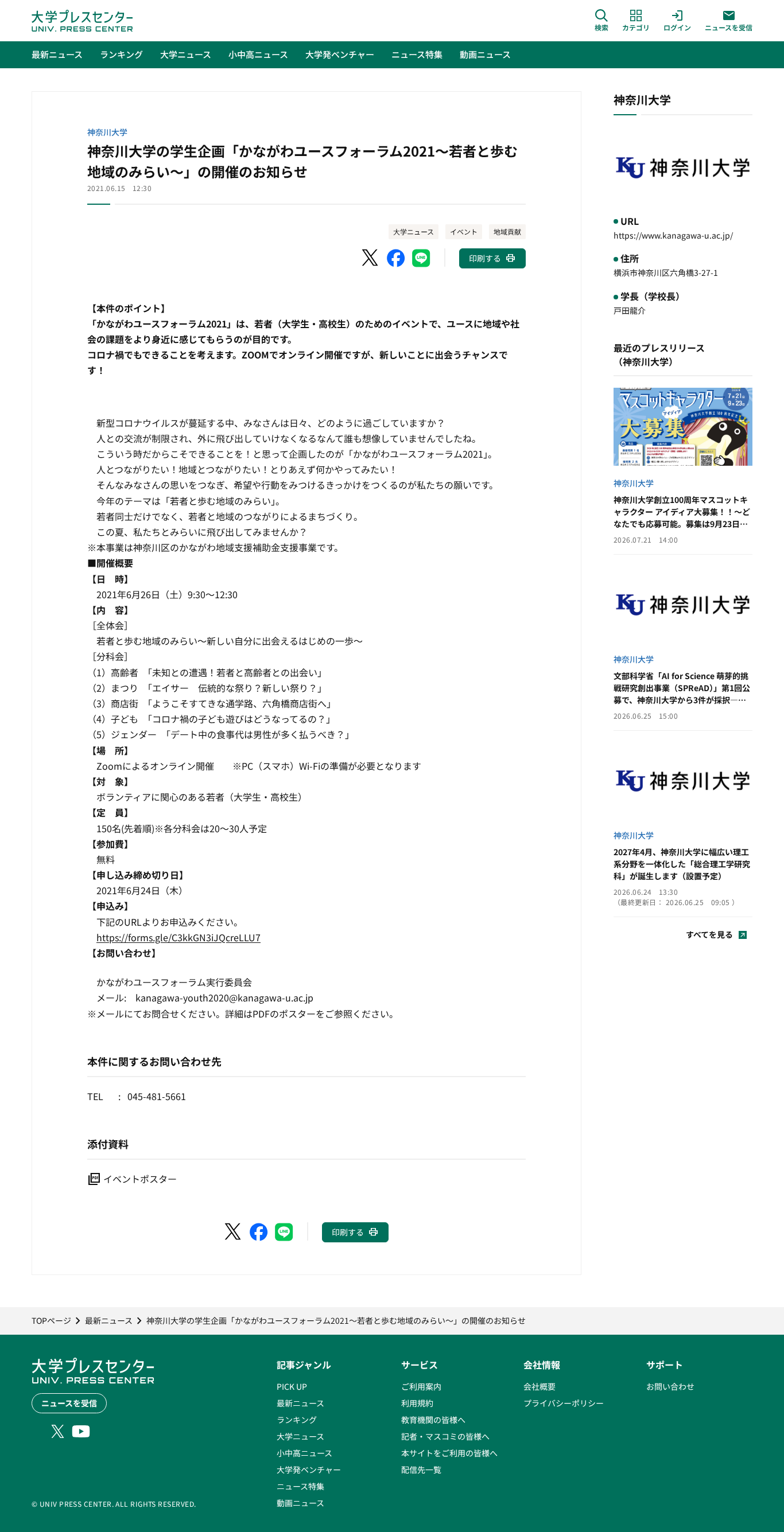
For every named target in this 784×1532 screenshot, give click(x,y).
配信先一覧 (421, 1469)
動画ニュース (300, 1502)
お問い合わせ (670, 1386)
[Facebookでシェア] (396, 258)
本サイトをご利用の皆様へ (449, 1453)
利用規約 (417, 1403)
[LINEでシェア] (421, 258)
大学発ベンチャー (309, 1469)
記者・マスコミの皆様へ (445, 1436)
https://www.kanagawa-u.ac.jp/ (673, 235)
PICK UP (292, 1386)
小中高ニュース (304, 1453)
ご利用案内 (421, 1386)
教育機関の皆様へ (433, 1419)
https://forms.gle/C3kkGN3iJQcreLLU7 (178, 937)
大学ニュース (413, 231)
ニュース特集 (300, 1486)
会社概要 (539, 1386)
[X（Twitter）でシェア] (371, 258)
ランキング (297, 1419)
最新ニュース (300, 1403)
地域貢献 (507, 231)
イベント (464, 231)
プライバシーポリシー (563, 1403)
